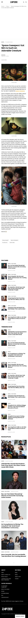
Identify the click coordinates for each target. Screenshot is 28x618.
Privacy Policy (4, 576)
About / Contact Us (5, 574)
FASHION (16, 578)
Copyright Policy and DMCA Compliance (6, 579)
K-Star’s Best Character (4, 586)
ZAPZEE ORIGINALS (6, 583)
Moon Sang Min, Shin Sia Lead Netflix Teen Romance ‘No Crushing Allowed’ (17, 278)
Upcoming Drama (5, 593)
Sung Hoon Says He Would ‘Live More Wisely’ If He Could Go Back (16, 308)
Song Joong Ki (5, 240)
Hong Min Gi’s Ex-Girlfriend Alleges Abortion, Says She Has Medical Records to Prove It (17, 406)
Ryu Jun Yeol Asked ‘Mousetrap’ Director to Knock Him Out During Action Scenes (16, 267)
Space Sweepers (14, 240)
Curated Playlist (5, 597)
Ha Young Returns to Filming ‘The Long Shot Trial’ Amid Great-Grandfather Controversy (16, 355)
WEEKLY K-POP (18, 576)
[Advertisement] (14, 23)
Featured (13, 263)
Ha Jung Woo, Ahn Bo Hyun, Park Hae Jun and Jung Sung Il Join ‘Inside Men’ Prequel (16, 288)
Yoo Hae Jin (4, 242)
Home (2, 6)
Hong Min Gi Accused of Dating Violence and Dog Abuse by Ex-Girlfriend (16, 417)
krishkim (3, 54)
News (7, 6)
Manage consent (20, 616)
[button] (2, 2)
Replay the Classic (5, 589)
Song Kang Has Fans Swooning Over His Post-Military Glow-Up (16, 298)
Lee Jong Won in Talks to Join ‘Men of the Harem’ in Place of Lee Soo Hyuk (17, 318)
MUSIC (16, 574)
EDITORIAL (18, 570)
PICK (2, 595)
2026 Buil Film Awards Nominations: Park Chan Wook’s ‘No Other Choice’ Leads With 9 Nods (17, 333)
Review (2, 591)
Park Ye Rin (12, 242)
